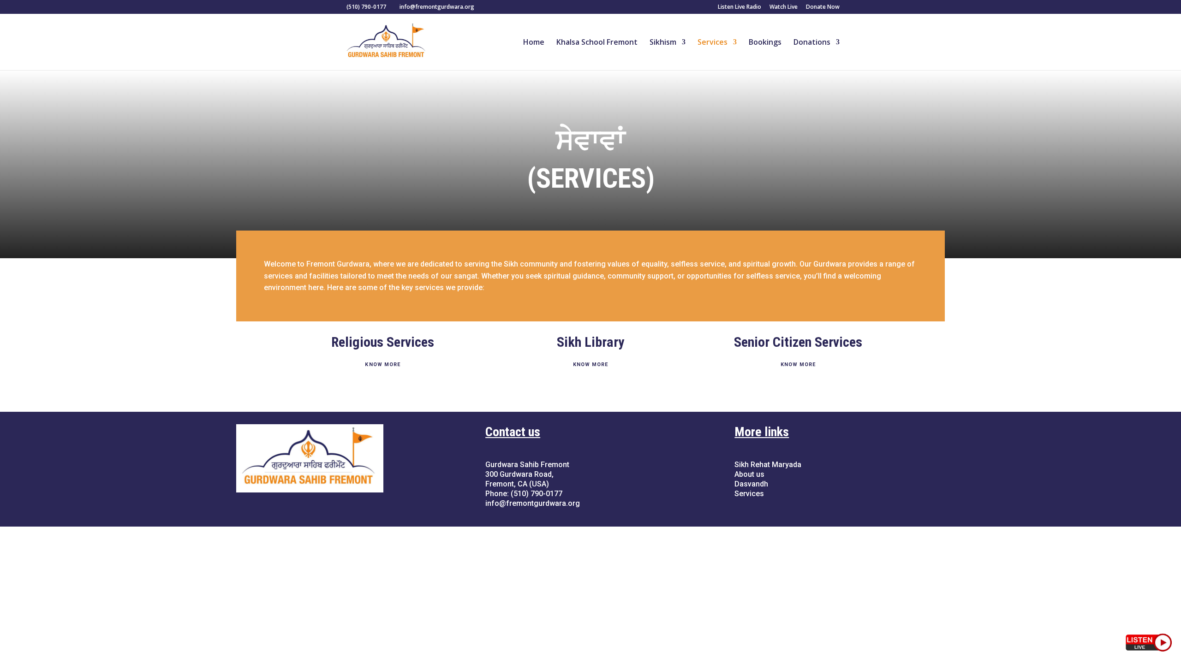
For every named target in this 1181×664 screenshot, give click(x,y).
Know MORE (382, 365)
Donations (811, 43)
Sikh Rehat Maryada (767, 464)
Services (713, 43)
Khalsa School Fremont (597, 43)
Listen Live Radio (739, 7)
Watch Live (783, 7)
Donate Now (823, 7)
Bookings (765, 43)
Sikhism (663, 43)
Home (533, 43)
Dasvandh (751, 484)
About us (749, 474)
